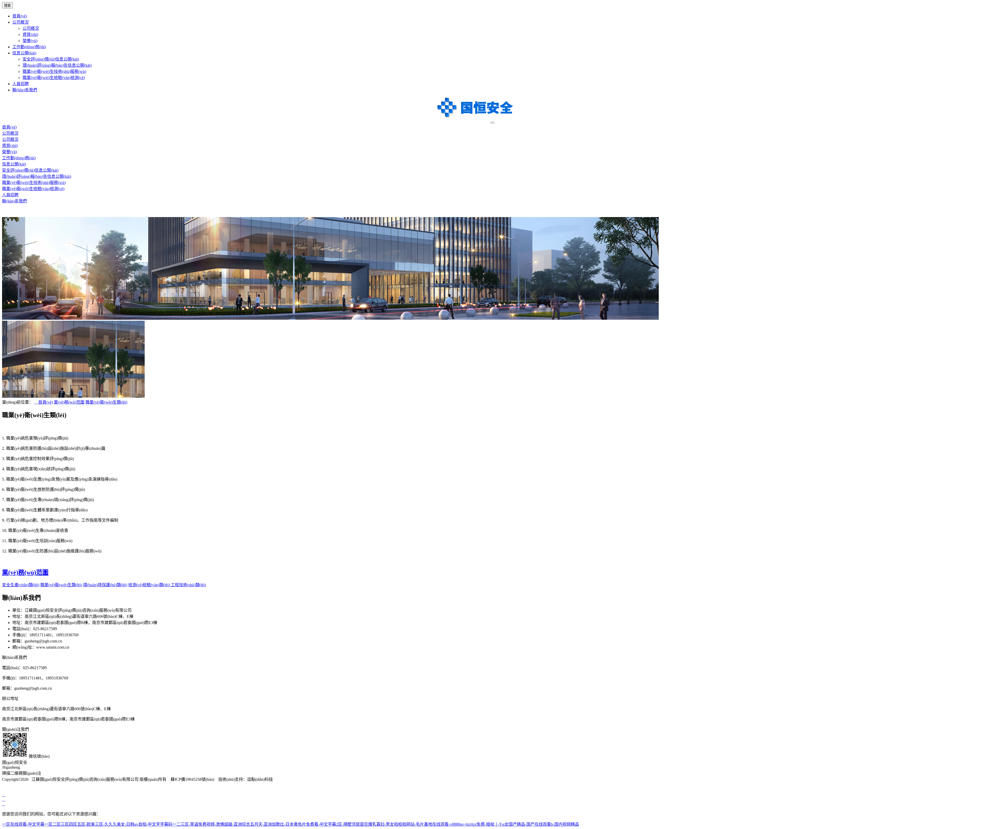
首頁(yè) (19, 16)
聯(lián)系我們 (24, 90)
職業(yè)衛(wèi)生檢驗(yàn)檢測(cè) (54, 77)
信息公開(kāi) (24, 53)
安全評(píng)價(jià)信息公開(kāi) (51, 59)
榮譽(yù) (30, 40)
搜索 (7, 5)
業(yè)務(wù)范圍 (69, 402)
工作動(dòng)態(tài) (29, 47)
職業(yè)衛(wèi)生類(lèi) (106, 402)
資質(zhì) (30, 34)
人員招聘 (20, 84)
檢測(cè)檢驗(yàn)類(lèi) (149, 585)
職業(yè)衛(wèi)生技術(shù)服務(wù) (54, 71)
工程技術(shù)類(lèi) (188, 585)
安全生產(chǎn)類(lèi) (20, 585)
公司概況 (20, 22)
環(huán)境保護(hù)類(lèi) (105, 585)
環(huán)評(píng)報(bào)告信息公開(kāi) (57, 65)
